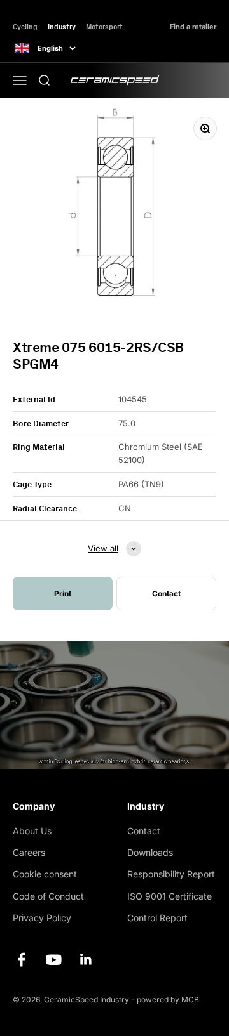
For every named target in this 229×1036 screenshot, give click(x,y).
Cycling (25, 26)
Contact (143, 830)
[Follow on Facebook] (21, 959)
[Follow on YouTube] (53, 959)
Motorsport (104, 26)
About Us (32, 830)
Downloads (150, 852)
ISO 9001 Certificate (169, 896)
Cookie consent (45, 874)
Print (62, 593)
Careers (29, 852)
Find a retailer (193, 26)
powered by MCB (168, 999)
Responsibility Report (171, 874)
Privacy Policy (42, 917)
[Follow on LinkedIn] (86, 959)
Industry (62, 26)
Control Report (157, 917)
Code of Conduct (48, 896)
